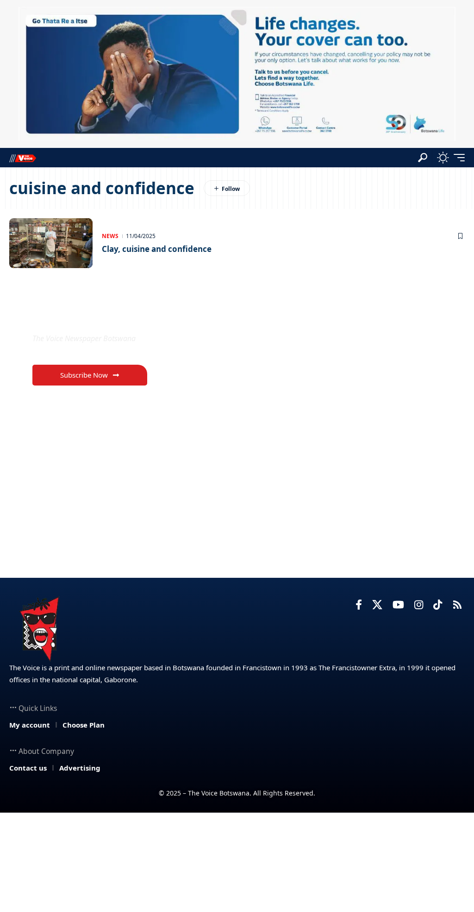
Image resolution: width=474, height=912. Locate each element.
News (110, 236)
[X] (377, 604)
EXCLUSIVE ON (81, 316)
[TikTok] (437, 604)
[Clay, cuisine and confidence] (51, 243)
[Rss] (457, 604)
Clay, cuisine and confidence (157, 249)
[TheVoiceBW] (22, 158)
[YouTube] (398, 604)
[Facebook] (358, 604)
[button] (423, 157)
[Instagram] (418, 604)
